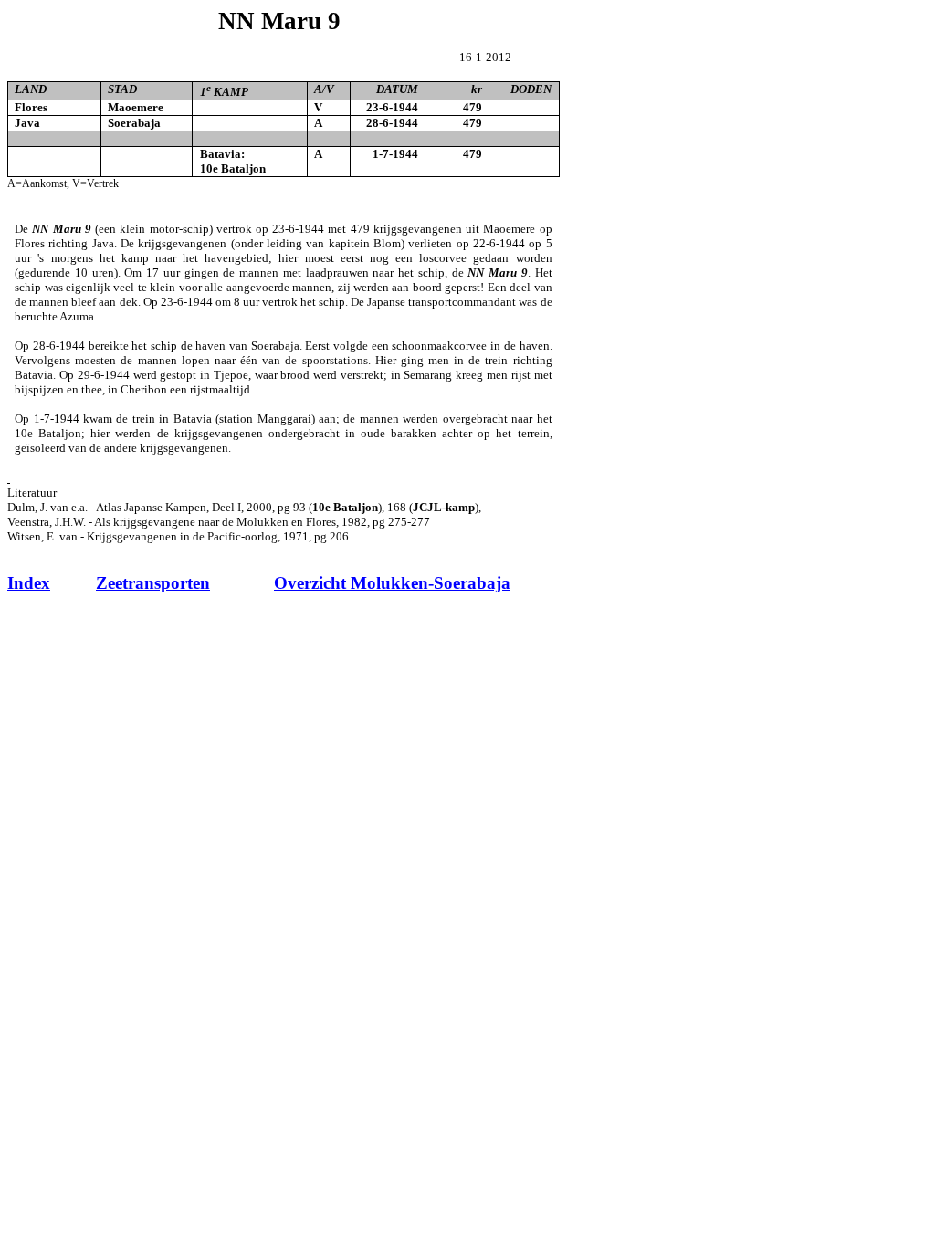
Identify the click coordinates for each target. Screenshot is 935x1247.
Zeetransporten (153, 582)
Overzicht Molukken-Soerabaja (392, 582)
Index (28, 582)
